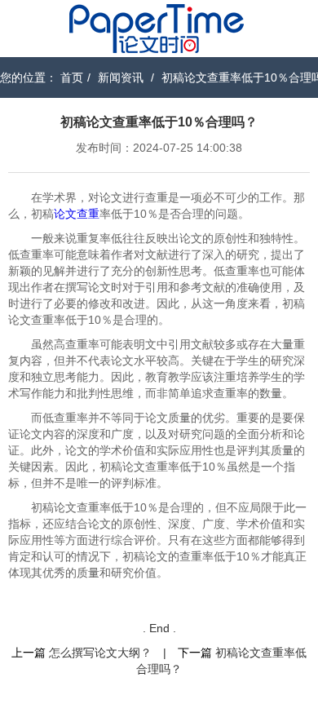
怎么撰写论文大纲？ (100, 652)
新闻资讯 (121, 77)
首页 (71, 77)
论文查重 (76, 213)
